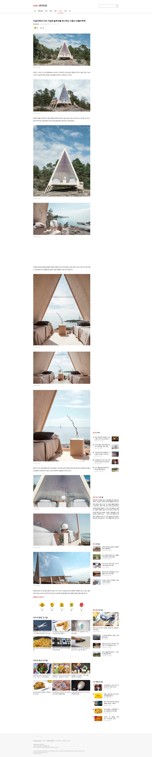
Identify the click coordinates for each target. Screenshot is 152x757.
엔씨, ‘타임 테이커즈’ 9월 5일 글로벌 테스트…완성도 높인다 (111, 703)
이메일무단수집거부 (66, 740)
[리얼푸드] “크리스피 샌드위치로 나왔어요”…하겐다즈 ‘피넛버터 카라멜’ (61, 676)
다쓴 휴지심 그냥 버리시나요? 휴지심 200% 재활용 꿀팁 (61, 693)
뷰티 (46, 11)
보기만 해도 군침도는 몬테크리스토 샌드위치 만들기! (60, 632)
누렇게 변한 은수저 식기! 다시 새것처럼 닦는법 (80, 693)
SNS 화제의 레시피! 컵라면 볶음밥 (42, 648)
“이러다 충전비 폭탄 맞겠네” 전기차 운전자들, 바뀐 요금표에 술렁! (102, 446)
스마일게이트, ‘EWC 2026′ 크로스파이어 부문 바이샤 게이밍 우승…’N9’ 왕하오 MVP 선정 (102, 461)
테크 (66, 11)
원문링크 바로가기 (38, 597)
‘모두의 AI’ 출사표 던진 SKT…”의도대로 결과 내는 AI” (111, 718)
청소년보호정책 (58, 740)
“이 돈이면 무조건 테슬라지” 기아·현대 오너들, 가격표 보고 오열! (102, 454)
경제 (55, 11)
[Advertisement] (61, 252)
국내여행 (96, 471)
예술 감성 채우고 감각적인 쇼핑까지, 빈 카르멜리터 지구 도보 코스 (110, 645)
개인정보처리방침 (50, 740)
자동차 (95, 448)
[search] (117, 5)
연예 (51, 11)
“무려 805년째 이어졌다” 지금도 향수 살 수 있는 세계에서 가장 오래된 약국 (102, 439)
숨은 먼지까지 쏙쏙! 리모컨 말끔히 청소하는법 (61, 648)
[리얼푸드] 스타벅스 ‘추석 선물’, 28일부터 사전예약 (80, 676)
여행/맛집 (40, 11)
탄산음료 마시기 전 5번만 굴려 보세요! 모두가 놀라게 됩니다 (80, 648)
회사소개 (44, 740)
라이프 (60, 11)
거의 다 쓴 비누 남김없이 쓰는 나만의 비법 (80, 632)
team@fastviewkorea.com (55, 747)
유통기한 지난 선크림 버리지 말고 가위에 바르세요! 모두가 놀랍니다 (42, 632)
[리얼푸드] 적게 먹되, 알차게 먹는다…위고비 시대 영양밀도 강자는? (42, 676)
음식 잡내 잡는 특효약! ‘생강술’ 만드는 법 (42, 693)
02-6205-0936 (37, 747)
